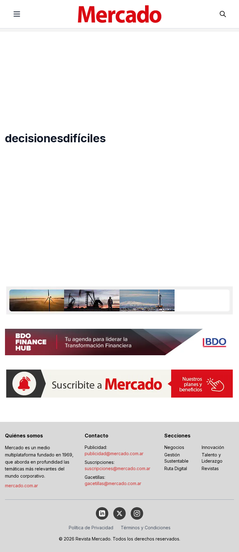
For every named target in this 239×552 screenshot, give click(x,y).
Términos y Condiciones (146, 527)
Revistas (210, 468)
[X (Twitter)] (119, 513)
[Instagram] (137, 513)
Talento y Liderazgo (212, 458)
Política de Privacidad (91, 527)
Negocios (174, 447)
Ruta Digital (175, 468)
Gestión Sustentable (176, 458)
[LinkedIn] (102, 513)
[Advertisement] (119, 75)
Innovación (213, 447)
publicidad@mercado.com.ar (114, 453)
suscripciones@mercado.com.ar (117, 468)
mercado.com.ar (21, 485)
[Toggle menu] (17, 14)
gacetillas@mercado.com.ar (113, 483)
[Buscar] (223, 14)
